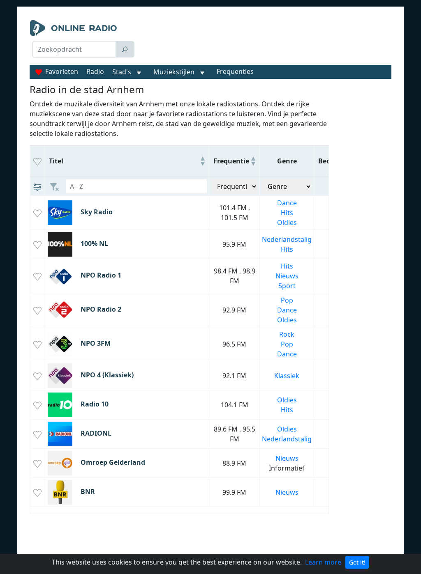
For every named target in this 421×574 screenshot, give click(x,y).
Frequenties (235, 71)
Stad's (121, 71)
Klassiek (286, 375)
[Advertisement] (266, 40)
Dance (287, 202)
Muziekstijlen (173, 71)
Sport (287, 285)
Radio (95, 71)
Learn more (323, 562)
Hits (287, 212)
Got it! (357, 562)
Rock (286, 334)
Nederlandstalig (287, 239)
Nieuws (286, 275)
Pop (287, 300)
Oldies (287, 222)
